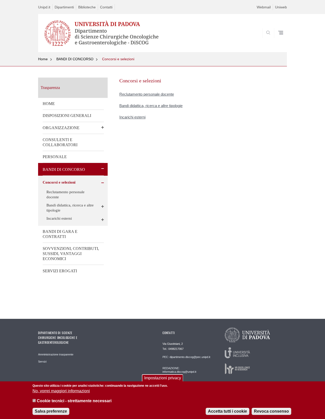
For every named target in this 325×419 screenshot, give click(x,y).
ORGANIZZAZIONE (61, 128)
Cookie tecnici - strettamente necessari (74, 401)
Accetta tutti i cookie (227, 411)
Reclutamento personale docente (65, 194)
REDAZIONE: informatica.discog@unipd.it (179, 370)
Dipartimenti (64, 7)
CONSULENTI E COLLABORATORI (60, 142)
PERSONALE (55, 157)
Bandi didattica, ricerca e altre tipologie (70, 207)
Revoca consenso (271, 411)
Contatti (106, 7)
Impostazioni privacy (162, 378)
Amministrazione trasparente (55, 354)
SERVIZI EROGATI (60, 271)
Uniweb (281, 7)
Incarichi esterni (59, 218)
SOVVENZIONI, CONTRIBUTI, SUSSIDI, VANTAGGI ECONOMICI (71, 253)
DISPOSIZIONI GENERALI (67, 115)
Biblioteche (87, 7)
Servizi (42, 361)
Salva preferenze (51, 411)
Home (43, 59)
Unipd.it (44, 7)
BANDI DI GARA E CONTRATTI (60, 234)
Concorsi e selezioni (118, 59)
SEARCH (277, 40)
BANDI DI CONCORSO (74, 59)
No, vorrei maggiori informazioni (61, 391)
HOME (49, 103)
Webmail (264, 7)
